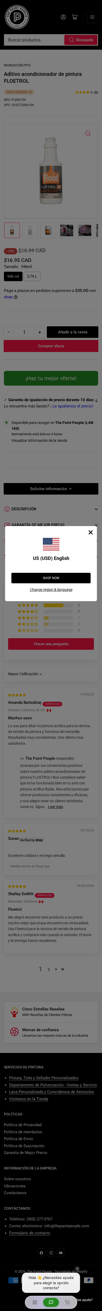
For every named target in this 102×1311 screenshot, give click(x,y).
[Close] (90, 532)
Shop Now (51, 578)
